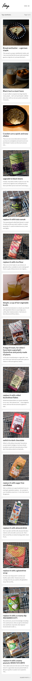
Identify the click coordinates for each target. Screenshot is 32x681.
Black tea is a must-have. (13, 91)
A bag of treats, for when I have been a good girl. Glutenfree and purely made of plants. (15, 351)
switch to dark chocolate (13, 440)
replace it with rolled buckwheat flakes (12, 396)
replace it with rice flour (13, 262)
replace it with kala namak (14, 219)
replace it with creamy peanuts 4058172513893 (14, 661)
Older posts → (25, 677)
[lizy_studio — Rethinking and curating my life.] (12, 6)
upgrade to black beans (13, 179)
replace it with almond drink (15, 528)
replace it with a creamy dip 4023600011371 (14, 616)
